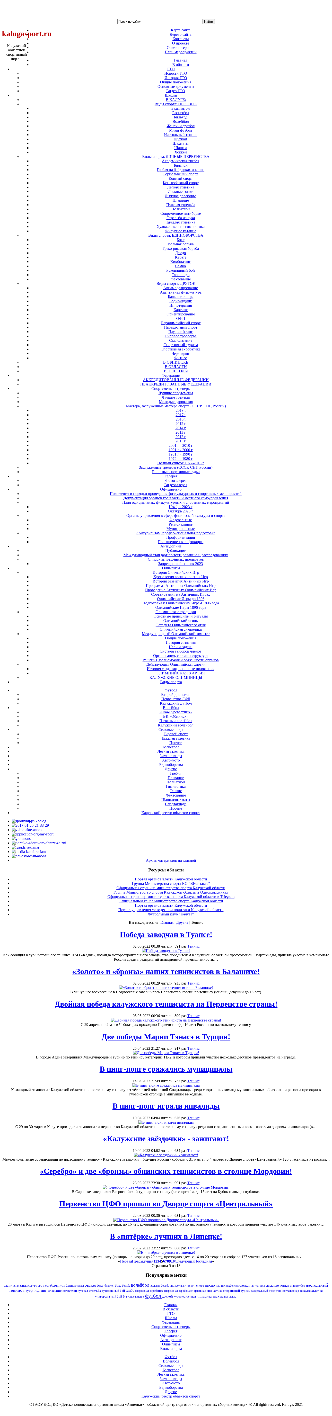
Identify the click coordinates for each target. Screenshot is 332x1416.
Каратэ (180, 257)
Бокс (180, 240)
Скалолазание (180, 340)
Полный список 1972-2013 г (180, 463)
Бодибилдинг (180, 301)
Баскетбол (180, 113)
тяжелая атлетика (311, 1290)
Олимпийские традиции (176, 612)
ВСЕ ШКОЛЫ (176, 371)
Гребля (175, 773)
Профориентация (180, 537)
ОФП (180, 318)
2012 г (180, 437)
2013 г (180, 432)
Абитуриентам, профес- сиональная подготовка (175, 533)
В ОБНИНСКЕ (175, 362)
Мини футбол (180, 130)
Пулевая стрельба (180, 205)
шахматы (221, 1296)
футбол (153, 1296)
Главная (167, 922)
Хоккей (181, 152)
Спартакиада (175, 804)
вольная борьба (160, 1285)
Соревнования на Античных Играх (180, 594)
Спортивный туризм (181, 345)
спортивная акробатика (149, 1290)
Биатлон (181, 165)
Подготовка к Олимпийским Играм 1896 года (180, 603)
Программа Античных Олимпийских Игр (181, 585)
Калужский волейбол (175, 725)
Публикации (175, 550)
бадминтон (58, 1285)
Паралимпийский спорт (181, 323)
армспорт (44, 1285)
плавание (55, 1290)
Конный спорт (181, 178)
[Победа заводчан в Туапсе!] (166, 951)
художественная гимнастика (193, 1296)
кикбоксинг (233, 1285)
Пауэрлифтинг (180, 332)
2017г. (181, 415)
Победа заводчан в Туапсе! (166, 934)
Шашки (180, 148)
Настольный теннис (180, 135)
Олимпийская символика (181, 629)
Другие (182, 922)
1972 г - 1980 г (181, 459)
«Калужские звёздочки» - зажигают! (166, 1138)
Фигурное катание (180, 231)
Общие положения (175, 82)
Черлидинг (181, 353)
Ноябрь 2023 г (180, 507)
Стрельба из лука (180, 218)
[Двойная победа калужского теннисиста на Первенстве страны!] (166, 1020)
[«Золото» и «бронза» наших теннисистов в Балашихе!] (166, 988)
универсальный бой (109, 1296)
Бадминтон (180, 108)
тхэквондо (293, 1290)
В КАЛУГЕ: (176, 100)
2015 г (180, 423)
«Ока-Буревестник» (175, 712)
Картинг (181, 310)
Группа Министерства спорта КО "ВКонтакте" (171, 883)
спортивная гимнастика (206, 1290)
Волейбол (181, 121)
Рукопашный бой (180, 270)
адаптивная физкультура (21, 1285)
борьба (126, 1285)
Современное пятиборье (180, 213)
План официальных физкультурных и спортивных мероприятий (175, 502)
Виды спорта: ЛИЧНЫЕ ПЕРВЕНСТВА (176, 156)
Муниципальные (180, 529)
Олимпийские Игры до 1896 (180, 599)
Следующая (184, 1261)
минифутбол (298, 1285)
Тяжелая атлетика (180, 222)
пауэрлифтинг (35, 1290)
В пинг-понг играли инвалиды (166, 1106)
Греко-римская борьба (181, 248)
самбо (130, 1290)
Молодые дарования (176, 402)
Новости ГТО (175, 73)
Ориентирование (180, 314)
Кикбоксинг (180, 262)
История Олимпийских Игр (176, 572)
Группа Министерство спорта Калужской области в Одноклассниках (171, 892)
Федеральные (180, 520)
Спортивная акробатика (181, 349)
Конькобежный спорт (181, 183)
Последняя (203, 1261)
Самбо (180, 266)
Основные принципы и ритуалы (181, 616)
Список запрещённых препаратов (176, 559)
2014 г (180, 428)
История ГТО (176, 78)
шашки (233, 1296)
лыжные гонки (278, 1285)
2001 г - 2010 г (181, 445)
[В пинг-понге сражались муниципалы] (166, 1085)
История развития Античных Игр (181, 581)
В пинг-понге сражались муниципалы (166, 1069)
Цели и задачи (180, 647)
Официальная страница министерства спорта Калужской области (170, 888)
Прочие (175, 743)
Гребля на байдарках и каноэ (180, 170)
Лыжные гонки (180, 191)
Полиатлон (180, 209)
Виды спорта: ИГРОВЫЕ (176, 104)
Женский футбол (181, 126)
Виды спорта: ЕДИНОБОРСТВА (175, 235)
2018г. (181, 410)
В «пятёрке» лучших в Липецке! (166, 1236)
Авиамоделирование (180, 288)
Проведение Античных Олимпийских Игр (180, 590)
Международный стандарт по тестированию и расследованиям (175, 555)
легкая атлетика (253, 1285)
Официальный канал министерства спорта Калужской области (171, 901)
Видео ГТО (175, 91)
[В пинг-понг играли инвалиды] (166, 1122)
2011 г (180, 441)
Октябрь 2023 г (180, 511)
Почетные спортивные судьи (176, 472)
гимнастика (177, 1285)
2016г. (181, 419)
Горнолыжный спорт (180, 174)
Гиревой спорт (176, 734)
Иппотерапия (180, 305)
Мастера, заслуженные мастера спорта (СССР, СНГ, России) (176, 406)
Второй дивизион (176, 694)
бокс (118, 1285)
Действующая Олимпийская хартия (175, 664)
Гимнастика (176, 786)
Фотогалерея (175, 480)
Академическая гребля (180, 161)
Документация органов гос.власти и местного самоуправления (175, 498)
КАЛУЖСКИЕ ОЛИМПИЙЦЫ (175, 677)
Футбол (180, 139)
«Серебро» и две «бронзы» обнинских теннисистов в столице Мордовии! (166, 1171)
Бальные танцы (180, 297)
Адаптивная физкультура (180, 292)
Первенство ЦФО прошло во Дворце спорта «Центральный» (166, 1203)
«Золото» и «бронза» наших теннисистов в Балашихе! (166, 971)
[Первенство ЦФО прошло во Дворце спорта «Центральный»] (166, 1220)
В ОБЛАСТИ (176, 367)
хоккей (168, 1296)
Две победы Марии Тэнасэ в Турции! (166, 1036)
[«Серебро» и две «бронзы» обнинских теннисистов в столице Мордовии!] (166, 1187)
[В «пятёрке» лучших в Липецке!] (166, 1252)
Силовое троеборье (181, 336)
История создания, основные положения (180, 669)
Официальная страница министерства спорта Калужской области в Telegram (171, 897)
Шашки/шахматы (175, 800)
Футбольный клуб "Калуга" (171, 914)
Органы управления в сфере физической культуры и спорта (175, 515)
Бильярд (180, 117)
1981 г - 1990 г (181, 454)
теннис (281, 1290)
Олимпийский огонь (180, 620)
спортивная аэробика (177, 1290)
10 (173, 1261)
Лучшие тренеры (176, 397)
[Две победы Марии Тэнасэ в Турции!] (166, 1053)
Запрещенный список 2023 (180, 564)
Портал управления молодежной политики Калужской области (171, 910)
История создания (181, 642)
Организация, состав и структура (180, 656)
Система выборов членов (181, 651)
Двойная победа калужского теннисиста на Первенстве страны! (166, 1004)
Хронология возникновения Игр (180, 577)
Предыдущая (142, 1261)
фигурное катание (134, 1296)
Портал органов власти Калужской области (171, 879)
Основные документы (175, 86)
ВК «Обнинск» (175, 716)
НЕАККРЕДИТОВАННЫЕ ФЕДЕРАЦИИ (175, 384)
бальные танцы (75, 1285)
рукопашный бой (114, 1290)
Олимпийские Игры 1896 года (180, 607)
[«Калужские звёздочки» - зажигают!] (166, 1155)
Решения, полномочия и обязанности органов (181, 660)
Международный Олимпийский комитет (176, 634)
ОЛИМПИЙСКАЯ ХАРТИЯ (181, 673)
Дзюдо (180, 253)
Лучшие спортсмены (175, 393)
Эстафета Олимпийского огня (181, 625)
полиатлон (70, 1290)
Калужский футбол (176, 703)
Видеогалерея (175, 485)
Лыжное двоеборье (180, 196)
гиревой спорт (194, 1285)
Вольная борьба (181, 244)
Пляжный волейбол (175, 721)
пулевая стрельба (90, 1290)
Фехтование (181, 279)
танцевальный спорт (263, 1290)
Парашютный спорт (180, 327)
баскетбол (95, 1285)
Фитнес (180, 358)
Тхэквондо (181, 275)
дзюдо (210, 1285)
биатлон (110, 1285)
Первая (126, 1261)
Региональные (180, 524)
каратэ (221, 1285)
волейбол (140, 1285)
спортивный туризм (237, 1290)
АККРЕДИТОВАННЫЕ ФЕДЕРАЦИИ (176, 380)
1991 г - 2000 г (181, 450)
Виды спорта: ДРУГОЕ (176, 283)
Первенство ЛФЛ (175, 699)
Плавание (181, 200)
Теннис (176, 791)
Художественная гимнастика (181, 226)
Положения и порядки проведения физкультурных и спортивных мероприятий (176, 494)
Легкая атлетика (180, 187)
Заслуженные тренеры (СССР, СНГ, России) (175, 467)
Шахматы (181, 143)
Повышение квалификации (180, 542)
